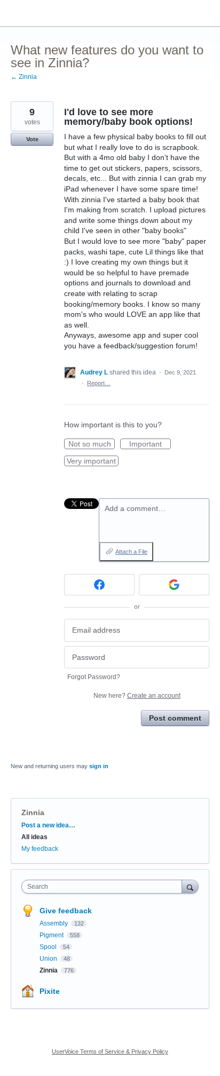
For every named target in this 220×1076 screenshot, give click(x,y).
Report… (99, 383)
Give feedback (66, 910)
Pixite (50, 991)
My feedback (39, 848)
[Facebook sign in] (99, 584)
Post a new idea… (48, 825)
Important (150, 444)
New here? (136, 695)
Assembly (54, 923)
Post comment (175, 718)
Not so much (91, 444)
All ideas (34, 837)
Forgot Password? (93, 677)
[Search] (190, 886)
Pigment (52, 935)
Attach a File (131, 551)
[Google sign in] (174, 584)
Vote (32, 139)
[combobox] (104, 886)
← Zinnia (24, 77)
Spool (49, 947)
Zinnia (32, 812)
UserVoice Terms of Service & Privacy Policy (110, 1051)
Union (49, 958)
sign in (98, 766)
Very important (93, 461)
